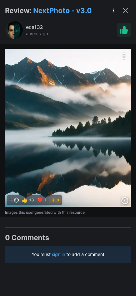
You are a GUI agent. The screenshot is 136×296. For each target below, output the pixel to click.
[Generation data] (125, 200)
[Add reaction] (14, 200)
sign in (58, 254)
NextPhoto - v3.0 (62, 10)
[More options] (124, 55)
